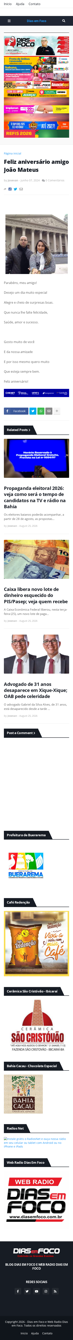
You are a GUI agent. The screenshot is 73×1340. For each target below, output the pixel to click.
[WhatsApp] (40, 411)
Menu (9, 21)
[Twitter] (15, 189)
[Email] (21, 189)
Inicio (8, 4)
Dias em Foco (36, 21)
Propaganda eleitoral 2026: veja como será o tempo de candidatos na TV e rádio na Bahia (35, 497)
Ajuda (20, 4)
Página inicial (12, 153)
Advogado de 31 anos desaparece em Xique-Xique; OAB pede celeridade (35, 690)
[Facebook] (10, 189)
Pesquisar (63, 21)
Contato (34, 4)
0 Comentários (55, 180)
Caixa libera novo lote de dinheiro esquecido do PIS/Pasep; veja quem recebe (36, 595)
